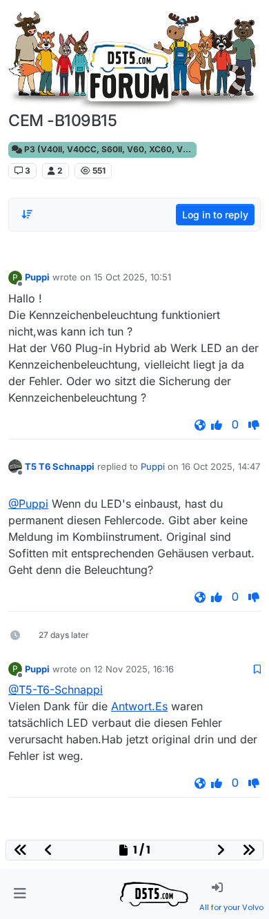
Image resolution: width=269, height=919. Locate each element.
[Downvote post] (254, 425)
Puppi (37, 276)
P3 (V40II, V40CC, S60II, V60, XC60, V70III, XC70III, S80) (109, 149)
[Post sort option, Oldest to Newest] (26, 214)
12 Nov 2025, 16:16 (134, 668)
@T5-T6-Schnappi (55, 689)
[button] (20, 894)
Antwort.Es (139, 706)
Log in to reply (215, 214)
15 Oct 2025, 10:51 (132, 276)
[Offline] (15, 466)
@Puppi (28, 503)
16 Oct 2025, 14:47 (220, 466)
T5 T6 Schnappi (59, 466)
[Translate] (200, 425)
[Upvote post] (216, 425)
